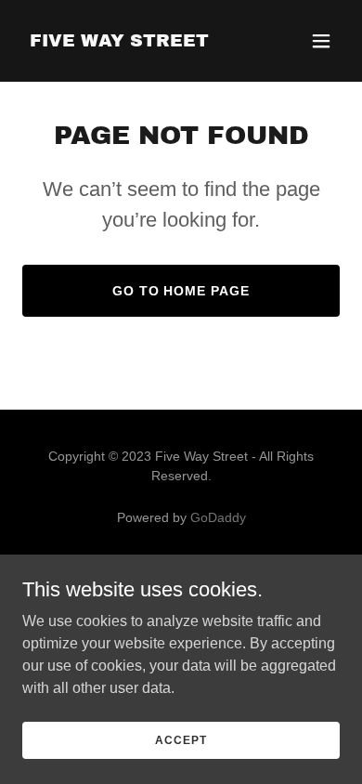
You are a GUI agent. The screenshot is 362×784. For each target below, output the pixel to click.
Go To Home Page (181, 290)
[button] (321, 40)
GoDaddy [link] (218, 517)
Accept (180, 739)
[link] (119, 41)
